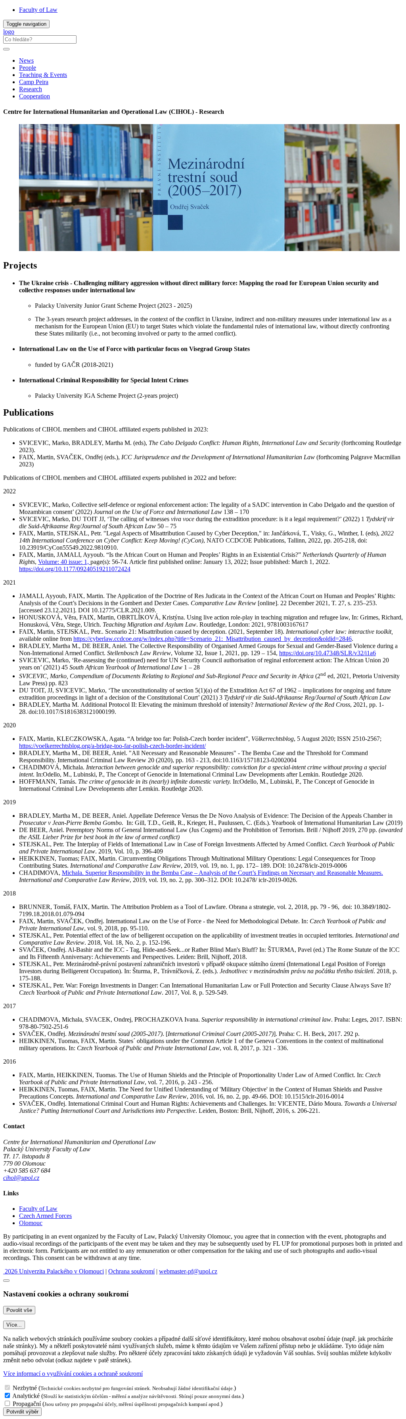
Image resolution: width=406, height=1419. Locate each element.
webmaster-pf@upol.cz (188, 1271)
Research (30, 89)
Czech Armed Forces (45, 1215)
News (26, 60)
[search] (6, 49)
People (27, 67)
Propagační (27, 1403)
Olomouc (30, 1223)
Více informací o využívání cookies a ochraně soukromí (73, 1373)
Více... (14, 1325)
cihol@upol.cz (21, 1177)
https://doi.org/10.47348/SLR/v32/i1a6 (327, 653)
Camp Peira (33, 82)
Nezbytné (25, 1387)
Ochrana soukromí (131, 1271)
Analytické (26, 1395)
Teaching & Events (43, 74)
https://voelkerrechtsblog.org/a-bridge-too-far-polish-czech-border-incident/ (112, 745)
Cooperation (34, 96)
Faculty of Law (38, 9)
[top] (6, 1280)
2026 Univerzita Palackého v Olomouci (53, 1271)
